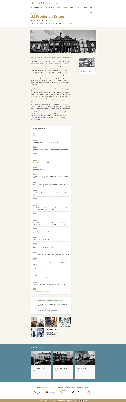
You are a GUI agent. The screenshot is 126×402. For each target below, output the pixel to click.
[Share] (91, 13)
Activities (84, 7)
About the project (91, 1)
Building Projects (74, 7)
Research (33, 13)
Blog (91, 7)
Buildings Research (62, 7)
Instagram (84, 1)
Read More (85, 400)
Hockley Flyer (50, 57)
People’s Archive (50, 7)
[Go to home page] (36, 3)
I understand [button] (80, 400)
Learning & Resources (36, 7)
